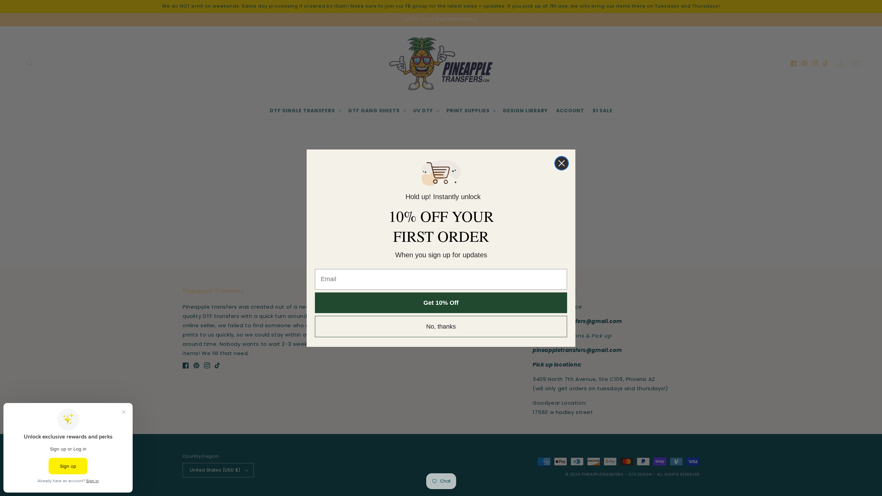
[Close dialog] (561, 163)
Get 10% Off (441, 302)
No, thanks (441, 326)
